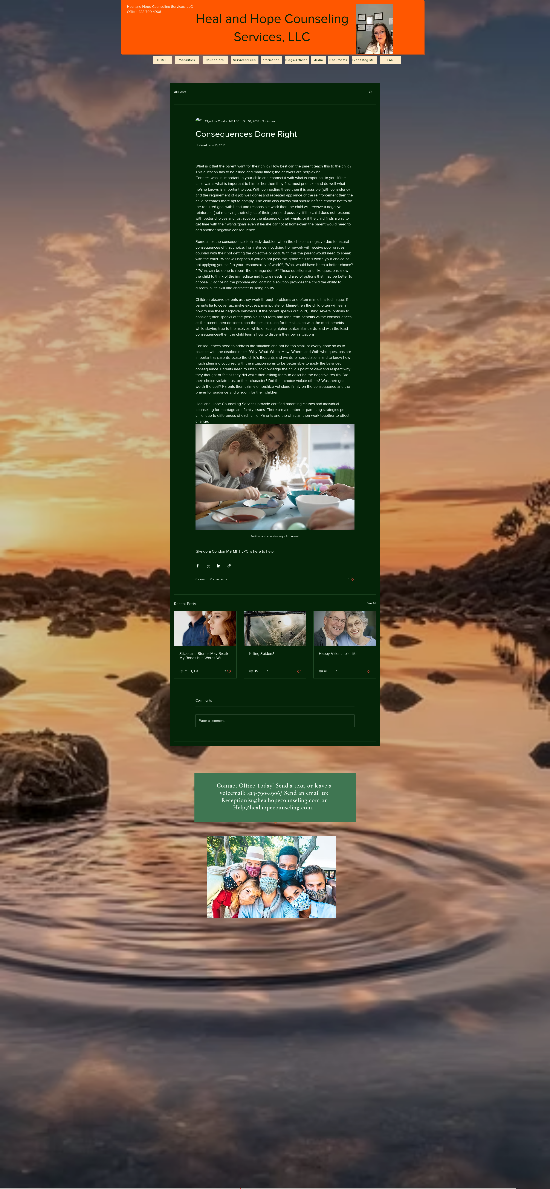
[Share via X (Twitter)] (208, 566)
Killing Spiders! (261, 653)
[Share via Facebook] (198, 566)
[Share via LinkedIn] (219, 566)
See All (371, 603)
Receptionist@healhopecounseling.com (270, 800)
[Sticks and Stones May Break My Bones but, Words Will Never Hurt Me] (205, 628)
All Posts (180, 92)
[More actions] (351, 121)
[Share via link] (229, 566)
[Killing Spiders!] (275, 628)
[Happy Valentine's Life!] (345, 628)
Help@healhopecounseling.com (272, 807)
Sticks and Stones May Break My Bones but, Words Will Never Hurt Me (203, 655)
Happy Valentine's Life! (338, 653)
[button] (370, 91)
